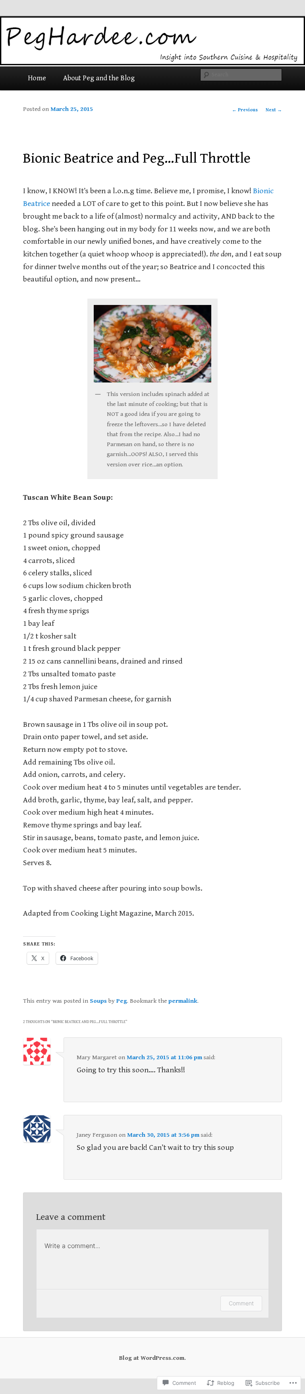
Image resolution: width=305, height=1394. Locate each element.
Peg (121, 1000)
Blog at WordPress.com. (152, 1357)
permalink (182, 1000)
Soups (98, 1000)
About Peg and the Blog (99, 78)
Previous (245, 110)
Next (274, 110)
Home (37, 78)
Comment (241, 1303)
